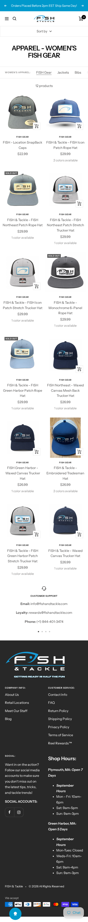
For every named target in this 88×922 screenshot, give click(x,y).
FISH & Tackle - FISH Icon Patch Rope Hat (65, 145)
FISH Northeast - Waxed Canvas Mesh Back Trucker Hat (65, 390)
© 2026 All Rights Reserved (46, 886)
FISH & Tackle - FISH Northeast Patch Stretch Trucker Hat (65, 225)
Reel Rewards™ (60, 743)
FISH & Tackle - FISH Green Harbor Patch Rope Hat (22, 390)
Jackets (63, 72)
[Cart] (81, 19)
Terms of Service (60, 735)
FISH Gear (44, 72)
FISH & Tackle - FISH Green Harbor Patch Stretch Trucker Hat (22, 556)
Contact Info (57, 695)
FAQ (51, 703)
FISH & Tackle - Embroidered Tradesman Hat (65, 473)
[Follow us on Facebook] (9, 812)
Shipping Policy (60, 719)
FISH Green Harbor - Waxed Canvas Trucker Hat (22, 473)
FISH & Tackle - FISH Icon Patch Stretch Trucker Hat (22, 305)
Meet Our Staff (16, 711)
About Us (12, 695)
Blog (8, 719)
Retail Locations (17, 703)
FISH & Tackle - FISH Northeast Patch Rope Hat (23, 222)
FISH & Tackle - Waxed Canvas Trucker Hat (65, 553)
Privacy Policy (58, 727)
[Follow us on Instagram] (18, 812)
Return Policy (58, 711)
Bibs (78, 72)
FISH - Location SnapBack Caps (22, 145)
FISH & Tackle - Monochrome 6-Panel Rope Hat (65, 307)
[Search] (14, 19)
